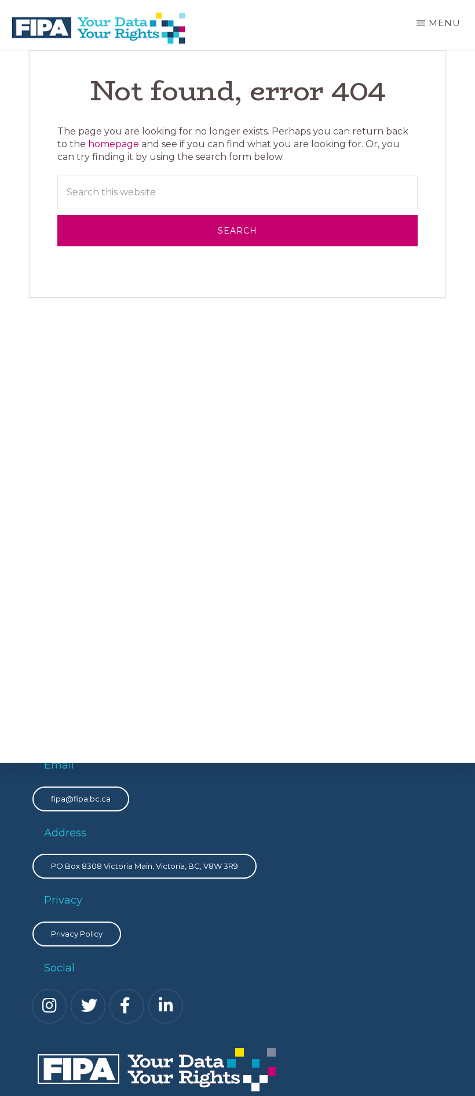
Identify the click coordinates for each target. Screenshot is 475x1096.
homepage (113, 144)
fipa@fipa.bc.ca (81, 798)
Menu (445, 22)
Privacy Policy (77, 933)
